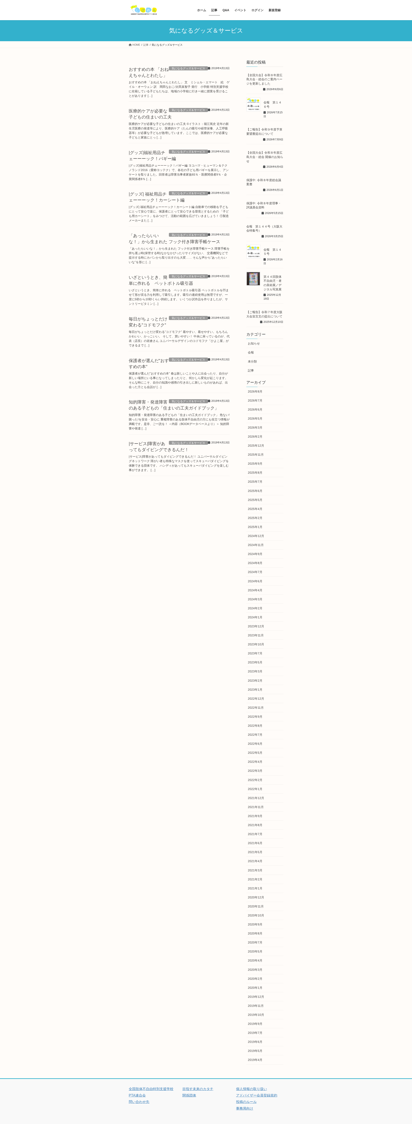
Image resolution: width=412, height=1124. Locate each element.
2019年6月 (255, 1042)
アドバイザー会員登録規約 (256, 1095)
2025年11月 (256, 454)
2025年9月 (255, 463)
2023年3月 (255, 671)
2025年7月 (255, 481)
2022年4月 (255, 761)
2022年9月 (255, 716)
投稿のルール (246, 1102)
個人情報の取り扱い (251, 1089)
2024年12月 (256, 536)
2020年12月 (256, 897)
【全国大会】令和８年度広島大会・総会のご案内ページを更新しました (264, 79)
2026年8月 (255, 391)
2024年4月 (255, 590)
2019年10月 (256, 1014)
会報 (251, 352)
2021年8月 (255, 825)
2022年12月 (256, 698)
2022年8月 (255, 725)
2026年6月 (255, 409)
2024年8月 (255, 563)
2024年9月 (255, 554)
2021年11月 (256, 807)
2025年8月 (255, 472)
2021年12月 (256, 798)
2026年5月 (255, 418)
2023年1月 (255, 689)
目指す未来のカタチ (197, 1089)
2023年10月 (256, 644)
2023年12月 (256, 626)
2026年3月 (255, 427)
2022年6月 (255, 743)
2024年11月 (256, 545)
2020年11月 (256, 906)
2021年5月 (255, 852)
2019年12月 (256, 996)
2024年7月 (255, 572)
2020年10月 (256, 915)
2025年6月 (255, 491)
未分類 (252, 361)
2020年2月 (255, 978)
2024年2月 (255, 608)
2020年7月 (255, 942)
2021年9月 (255, 816)
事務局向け (244, 1108)
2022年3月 (255, 770)
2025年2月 (255, 518)
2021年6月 (255, 843)
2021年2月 (255, 879)
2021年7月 (255, 834)
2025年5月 (255, 500)
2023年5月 (255, 662)
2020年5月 (255, 951)
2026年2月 (255, 436)
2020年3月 (255, 969)
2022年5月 (255, 752)
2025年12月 (256, 445)
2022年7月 (255, 734)
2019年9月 (255, 1023)
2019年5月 (255, 1051)
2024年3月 (255, 599)
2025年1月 (255, 527)
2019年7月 (255, 1033)
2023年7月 (255, 653)
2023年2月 (255, 680)
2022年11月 (256, 707)
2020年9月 (255, 924)
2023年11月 (256, 635)
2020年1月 (255, 987)
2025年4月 (255, 509)
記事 (251, 370)
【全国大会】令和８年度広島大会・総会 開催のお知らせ (264, 157)
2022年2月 (255, 780)
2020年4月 (255, 960)
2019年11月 (256, 1005)
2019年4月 (255, 1060)
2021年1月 (255, 888)
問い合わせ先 (139, 1102)
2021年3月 (255, 870)
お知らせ (254, 343)
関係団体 (189, 1095)
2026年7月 (255, 400)
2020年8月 (255, 933)
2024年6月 (255, 581)
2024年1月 (255, 617)
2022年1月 (255, 789)
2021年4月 (255, 861)
